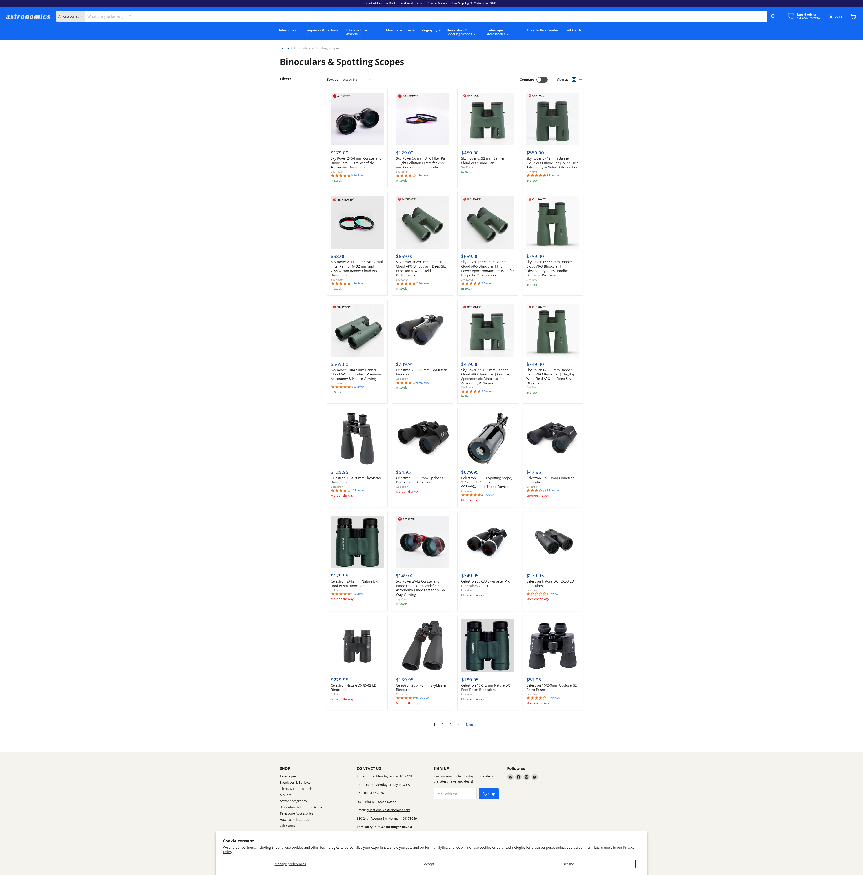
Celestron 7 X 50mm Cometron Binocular (550, 479)
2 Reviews (422, 283)
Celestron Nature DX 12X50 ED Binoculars (550, 583)
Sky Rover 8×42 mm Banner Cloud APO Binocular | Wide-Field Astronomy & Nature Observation (552, 162)
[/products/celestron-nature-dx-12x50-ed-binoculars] (552, 542)
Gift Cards (573, 30)
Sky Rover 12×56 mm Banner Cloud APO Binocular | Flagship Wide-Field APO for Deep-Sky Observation (550, 376)
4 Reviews (487, 495)
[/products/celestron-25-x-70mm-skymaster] (422, 645)
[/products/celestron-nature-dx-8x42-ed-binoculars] (357, 645)
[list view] (580, 80)
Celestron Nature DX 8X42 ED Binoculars (353, 687)
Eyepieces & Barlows (321, 30)
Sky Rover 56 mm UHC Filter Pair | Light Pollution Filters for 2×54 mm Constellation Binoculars (421, 162)
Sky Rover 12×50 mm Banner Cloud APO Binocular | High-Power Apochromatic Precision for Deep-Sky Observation (487, 268)
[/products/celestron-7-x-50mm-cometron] (552, 438)
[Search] (773, 16)
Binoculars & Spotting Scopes (460, 32)
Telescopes (287, 30)
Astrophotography (423, 30)
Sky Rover (337, 172)
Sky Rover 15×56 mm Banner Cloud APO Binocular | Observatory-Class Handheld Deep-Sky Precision (549, 268)
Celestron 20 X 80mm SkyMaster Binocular (421, 372)
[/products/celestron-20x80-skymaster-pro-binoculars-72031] (487, 542)
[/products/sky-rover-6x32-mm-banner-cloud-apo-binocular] (487, 119)
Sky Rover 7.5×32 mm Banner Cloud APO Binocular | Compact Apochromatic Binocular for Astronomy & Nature (486, 376)
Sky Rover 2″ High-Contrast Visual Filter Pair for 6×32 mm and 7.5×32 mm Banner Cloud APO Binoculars (357, 268)
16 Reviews (358, 490)
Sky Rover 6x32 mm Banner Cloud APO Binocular (483, 160)
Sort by (332, 79)
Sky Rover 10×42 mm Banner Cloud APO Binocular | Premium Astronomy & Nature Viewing (356, 374)
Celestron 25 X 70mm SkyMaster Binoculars (421, 687)
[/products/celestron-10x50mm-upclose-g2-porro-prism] (552, 645)
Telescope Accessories (496, 32)
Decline (568, 864)
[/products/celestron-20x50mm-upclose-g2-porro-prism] (422, 438)
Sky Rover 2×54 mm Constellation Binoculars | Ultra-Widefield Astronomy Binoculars (357, 162)
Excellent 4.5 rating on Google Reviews (423, 3)
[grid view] (574, 80)
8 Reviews (553, 175)
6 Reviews (357, 175)
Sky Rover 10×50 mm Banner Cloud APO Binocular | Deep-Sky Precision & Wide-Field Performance (421, 268)
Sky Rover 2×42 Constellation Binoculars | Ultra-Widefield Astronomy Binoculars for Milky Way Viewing (420, 588)
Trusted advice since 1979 (378, 3)
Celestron (402, 379)
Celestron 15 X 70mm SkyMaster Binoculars (356, 479)
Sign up (489, 793)
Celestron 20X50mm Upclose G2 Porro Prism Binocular (421, 479)
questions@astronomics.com (388, 810)
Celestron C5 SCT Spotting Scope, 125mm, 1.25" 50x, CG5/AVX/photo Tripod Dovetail (486, 482)
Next (470, 724)
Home (284, 48)
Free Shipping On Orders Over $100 (474, 3)
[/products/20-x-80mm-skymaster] (422, 330)
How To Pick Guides (543, 30)
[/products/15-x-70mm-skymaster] (357, 438)
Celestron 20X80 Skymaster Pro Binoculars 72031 (485, 583)
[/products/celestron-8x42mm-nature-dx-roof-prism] (357, 542)
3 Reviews (487, 283)
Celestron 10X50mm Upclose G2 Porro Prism (551, 687)
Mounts (392, 30)
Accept (429, 864)
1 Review (422, 175)
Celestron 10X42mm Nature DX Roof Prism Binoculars (485, 687)
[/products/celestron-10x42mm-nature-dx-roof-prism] (487, 645)
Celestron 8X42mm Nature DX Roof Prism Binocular (354, 583)
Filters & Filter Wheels (357, 32)
